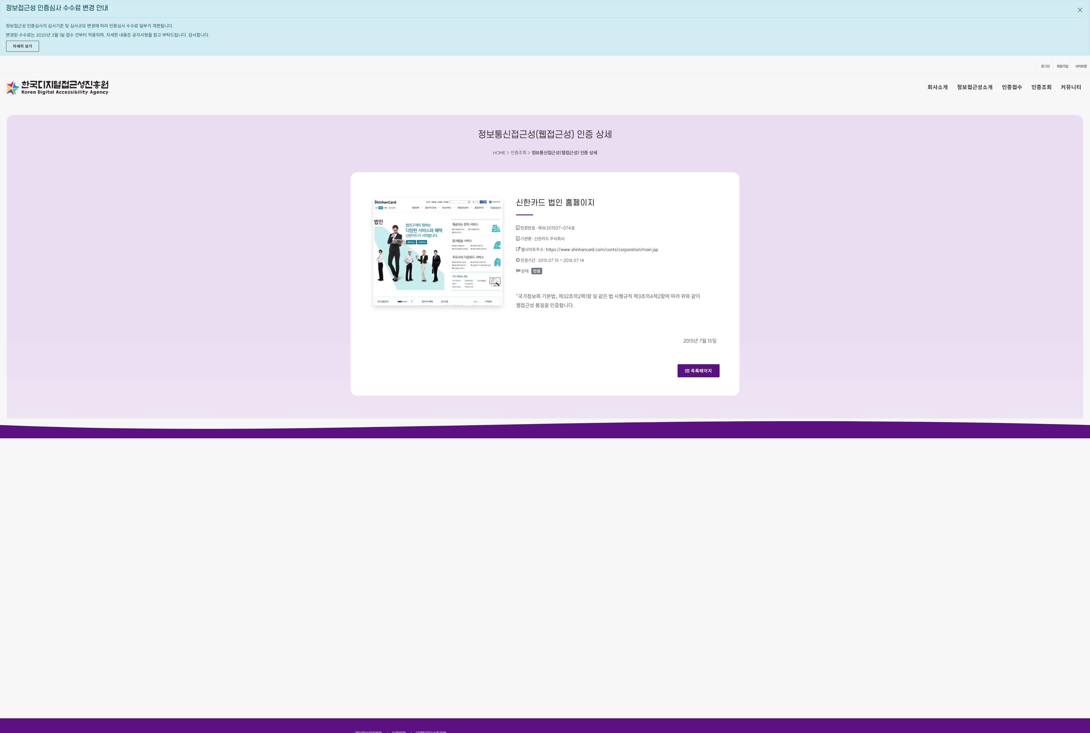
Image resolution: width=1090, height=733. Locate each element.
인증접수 (1012, 87)
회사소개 (938, 87)
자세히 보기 (22, 46)
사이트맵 (1081, 66)
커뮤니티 (1071, 87)
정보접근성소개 (975, 87)
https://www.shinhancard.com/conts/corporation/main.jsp (602, 249)
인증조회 (1042, 87)
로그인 (1045, 66)
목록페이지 (701, 371)
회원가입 (1062, 66)
